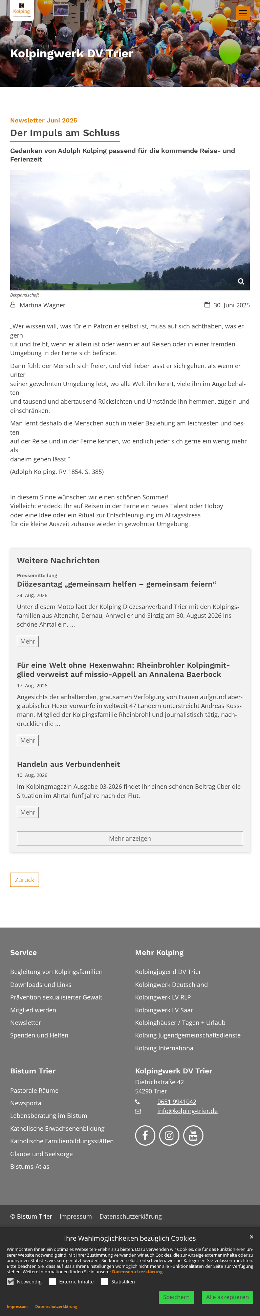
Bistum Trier (33, 1071)
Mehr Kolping (159, 952)
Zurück (24, 880)
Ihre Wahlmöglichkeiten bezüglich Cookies (130, 1238)
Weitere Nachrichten (58, 560)
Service (23, 952)
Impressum (17, 1306)
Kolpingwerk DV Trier (173, 1071)
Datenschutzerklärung (137, 1272)
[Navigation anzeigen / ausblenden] (243, 13)
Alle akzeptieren (227, 1297)
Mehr (27, 641)
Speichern (176, 1297)
